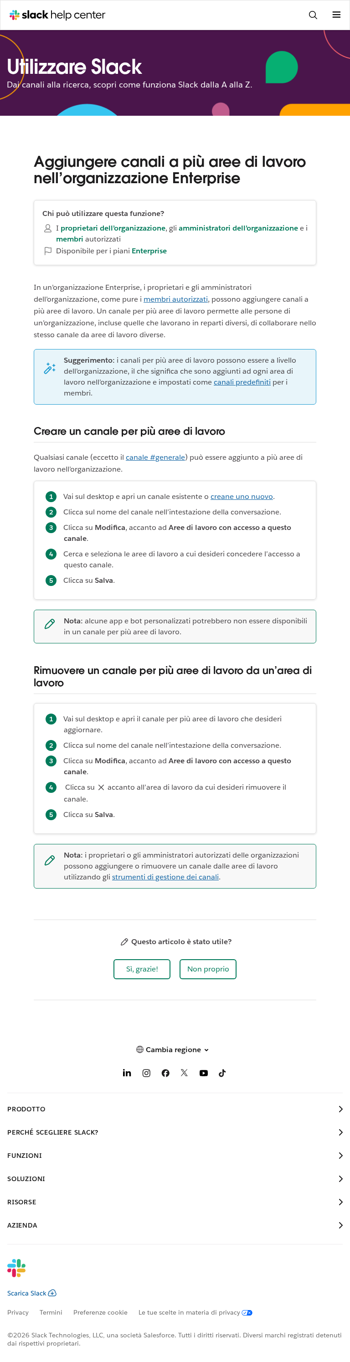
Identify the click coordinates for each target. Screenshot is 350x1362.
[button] (141, 969)
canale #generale (155, 457)
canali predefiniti (242, 382)
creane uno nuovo (242, 496)
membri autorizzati (176, 299)
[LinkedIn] (127, 1074)
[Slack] (167, 1274)
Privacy (18, 1312)
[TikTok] (223, 1074)
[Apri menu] (336, 15)
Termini (51, 1312)
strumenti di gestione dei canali (165, 877)
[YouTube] (204, 1074)
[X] (184, 1074)
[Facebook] (165, 1074)
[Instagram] (146, 1074)
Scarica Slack (26, 1293)
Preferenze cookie (100, 1312)
